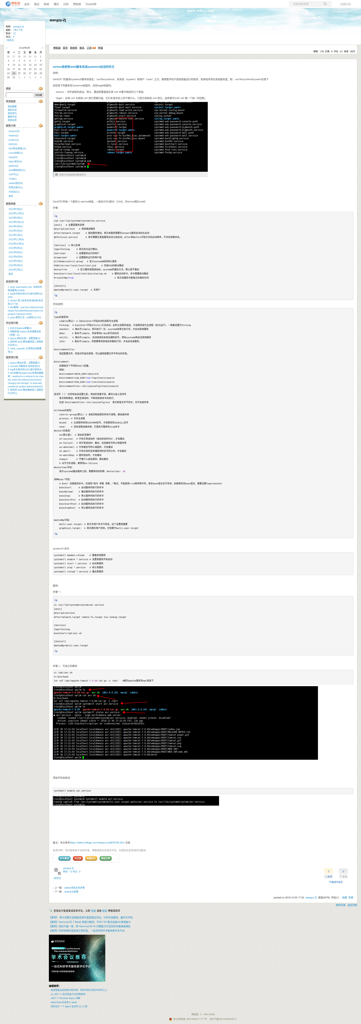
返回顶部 (352, 905)
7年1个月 (18, 30)
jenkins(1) (14, 140)
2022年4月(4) (16, 265)
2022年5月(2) (16, 261)
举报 (350, 897)
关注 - (76, 871)
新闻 (46, 4)
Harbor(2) (14, 135)
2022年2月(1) (16, 269)
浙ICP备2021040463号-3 (223, 1019)
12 (14, 33)
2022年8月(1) (16, 252)
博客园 (57, 47)
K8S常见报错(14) (17, 148)
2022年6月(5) (16, 256)
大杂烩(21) (14, 192)
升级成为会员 (336, 881)
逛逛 (104, 910)
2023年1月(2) (16, 235)
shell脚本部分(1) (17, 170)
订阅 (89, 47)
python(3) (13, 166)
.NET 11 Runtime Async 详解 (65, 998)
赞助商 (77, 4)
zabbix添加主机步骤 (74, 887)
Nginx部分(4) (15, 161)
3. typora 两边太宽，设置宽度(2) (24, 338)
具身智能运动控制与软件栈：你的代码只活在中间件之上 (79, 989)
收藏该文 (91, 858)
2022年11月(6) (16, 239)
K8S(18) (13, 144)
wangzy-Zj (58, 19)
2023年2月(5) (16, 230)
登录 (93, 910)
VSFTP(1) (14, 174)
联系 (82, 47)
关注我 (77, 858)
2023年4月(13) (16, 222)
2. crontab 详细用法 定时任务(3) (24, 366)
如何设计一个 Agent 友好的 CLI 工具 (69, 1006)
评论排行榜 (12, 322)
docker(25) (14, 131)
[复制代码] (56, 217)
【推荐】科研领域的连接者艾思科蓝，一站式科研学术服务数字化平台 (87, 930)
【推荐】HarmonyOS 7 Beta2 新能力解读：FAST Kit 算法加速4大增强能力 (90, 922)
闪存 (66, 4)
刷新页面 (341, 905)
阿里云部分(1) (16, 187)
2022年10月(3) (16, 243)
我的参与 (12, 113)
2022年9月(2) (16, 248)
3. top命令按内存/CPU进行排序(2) (25, 369)
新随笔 (73, 47)
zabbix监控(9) (16, 183)
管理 (100, 47)
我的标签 (12, 120)
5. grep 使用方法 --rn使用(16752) (24, 317)
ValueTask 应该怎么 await (64, 1002)
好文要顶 (64, 858)
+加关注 (57, 878)
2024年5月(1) (16, 209)
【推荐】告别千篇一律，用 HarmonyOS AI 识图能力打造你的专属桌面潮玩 (89, 926)
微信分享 (105, 858)
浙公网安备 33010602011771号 (190, 1019)
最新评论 (12, 116)
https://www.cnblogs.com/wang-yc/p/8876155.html (97, 842)
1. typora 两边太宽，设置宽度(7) (24, 363)
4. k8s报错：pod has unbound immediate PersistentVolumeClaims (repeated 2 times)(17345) (25, 310)
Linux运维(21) (16, 153)
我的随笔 (12, 106)
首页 (65, 47)
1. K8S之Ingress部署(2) (20, 328)
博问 (56, 4)
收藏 (344, 897)
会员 (27, 4)
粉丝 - (67, 871)
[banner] (11, 4)
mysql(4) (13, 157)
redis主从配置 (71, 891)
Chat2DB (91, 4)
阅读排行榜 (12, 281)
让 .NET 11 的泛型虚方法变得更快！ (69, 994)
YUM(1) (13, 179)
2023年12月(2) (16, 213)
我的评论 (12, 110)
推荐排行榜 (12, 357)
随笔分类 (11, 125)
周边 (36, 4)
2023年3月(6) (16, 226)
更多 (11, 196)
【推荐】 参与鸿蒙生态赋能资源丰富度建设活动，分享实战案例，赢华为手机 (91, 917)
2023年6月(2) (16, 217)
